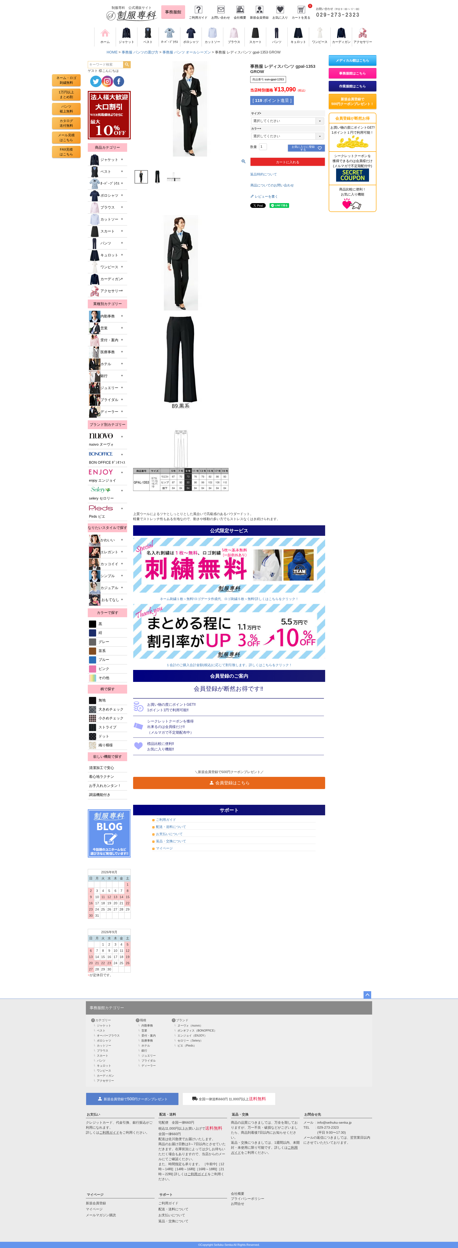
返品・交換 (240, 1114)
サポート (166, 1194)
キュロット (109, 255)
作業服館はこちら (352, 86)
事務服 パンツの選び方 (140, 52)
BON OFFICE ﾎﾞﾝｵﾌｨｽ (107, 462)
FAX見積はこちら (66, 151)
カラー (257, 128)
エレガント (109, 552)
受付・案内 (109, 340)
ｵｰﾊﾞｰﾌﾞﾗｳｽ (110, 183)
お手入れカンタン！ (105, 786)
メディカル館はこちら (352, 60)
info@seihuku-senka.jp (334, 1122)
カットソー (109, 219)
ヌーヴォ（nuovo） (190, 1025)
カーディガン (111, 279)
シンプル (107, 576)
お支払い (93, 1114)
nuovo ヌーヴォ (101, 444)
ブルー (104, 660)
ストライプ (107, 727)
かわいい (107, 540)
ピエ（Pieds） (186, 1045)
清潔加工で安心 (101, 768)
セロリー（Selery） (190, 1040)
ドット (104, 736)
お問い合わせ (220, 17)
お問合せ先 (312, 1114)
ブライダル (109, 400)
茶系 (102, 651)
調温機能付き (99, 795)
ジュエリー (109, 388)
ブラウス (107, 207)
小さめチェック (111, 718)
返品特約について (263, 174)
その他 (104, 678)
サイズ (257, 113)
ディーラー (109, 412)
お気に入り (280, 17)
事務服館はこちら (352, 73)
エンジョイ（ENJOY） (192, 1035)
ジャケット (109, 160)
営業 (104, 328)
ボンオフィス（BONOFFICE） (197, 1030)
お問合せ (237, 1204)
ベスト (105, 172)
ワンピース (109, 267)
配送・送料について (171, 827)
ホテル (105, 364)
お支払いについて (169, 834)
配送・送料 (167, 1114)
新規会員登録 (259, 17)
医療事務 (107, 352)
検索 (126, 64)
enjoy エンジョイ (102, 480)
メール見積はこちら (66, 137)
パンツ (105, 243)
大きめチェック (111, 709)
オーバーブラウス (108, 1035)
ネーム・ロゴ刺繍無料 (66, 80)
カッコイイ (109, 564)
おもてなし (109, 600)
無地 (102, 700)
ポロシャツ (109, 195)
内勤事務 (107, 316)
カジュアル (109, 588)
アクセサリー (111, 291)
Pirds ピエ (97, 516)
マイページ (164, 848)
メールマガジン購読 (101, 1215)
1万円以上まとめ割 (66, 94)
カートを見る (301, 17)
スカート (107, 231)
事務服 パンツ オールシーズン (186, 52)
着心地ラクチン (101, 777)
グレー (104, 642)
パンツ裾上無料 (66, 109)
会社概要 (240, 17)
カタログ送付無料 (66, 123)
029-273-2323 (328, 1127)
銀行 (104, 376)
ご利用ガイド (198, 17)
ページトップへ (367, 995)
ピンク (104, 669)
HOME (112, 52)
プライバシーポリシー (247, 1199)
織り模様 (106, 745)
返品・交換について (171, 841)
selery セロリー (101, 498)
